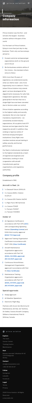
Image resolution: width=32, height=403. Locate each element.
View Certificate (19, 244)
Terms (5, 385)
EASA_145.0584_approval (14, 256)
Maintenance (7, 347)
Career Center (8, 341)
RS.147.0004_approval (13, 285)
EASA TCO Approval (12, 235)
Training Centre (8, 344)
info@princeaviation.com (11, 364)
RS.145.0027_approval (13, 259)
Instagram (6, 373)
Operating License (17, 229)
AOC (26, 224)
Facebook (6, 379)
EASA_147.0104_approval (14, 283)
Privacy (5, 388)
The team (6, 338)
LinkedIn (5, 376)
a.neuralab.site (8, 398)
